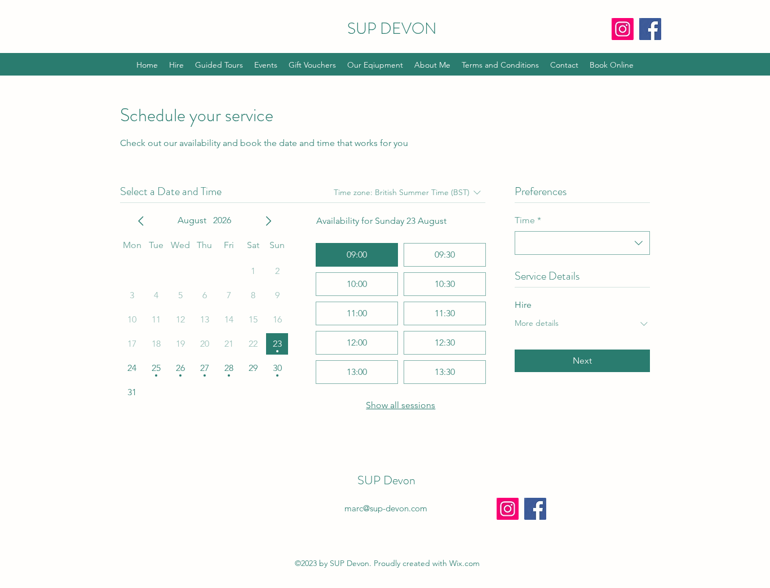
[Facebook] (650, 29)
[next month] (268, 221)
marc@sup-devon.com (385, 508)
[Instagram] (623, 29)
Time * (528, 220)
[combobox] (582, 243)
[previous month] (141, 221)
